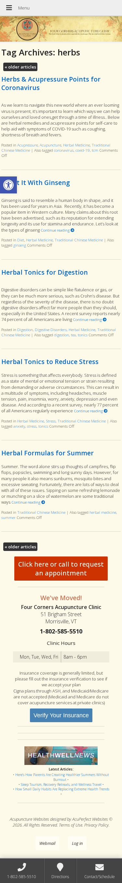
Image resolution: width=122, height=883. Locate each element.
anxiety (19, 426)
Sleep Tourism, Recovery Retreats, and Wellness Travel (61, 784)
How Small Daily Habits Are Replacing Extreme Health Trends (62, 789)
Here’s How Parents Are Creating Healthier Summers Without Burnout (62, 777)
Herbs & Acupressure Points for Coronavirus (51, 83)
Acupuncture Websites (29, 819)
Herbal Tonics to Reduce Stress (50, 361)
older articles (20, 67)
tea (73, 334)
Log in (77, 843)
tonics (83, 334)
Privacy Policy (96, 825)
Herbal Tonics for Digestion (44, 272)
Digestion (25, 329)
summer (8, 517)
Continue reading (56, 230)
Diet (20, 239)
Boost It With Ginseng (35, 182)
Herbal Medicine (76, 144)
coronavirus (64, 150)
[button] (8, 184)
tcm (95, 150)
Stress (51, 420)
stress (31, 426)
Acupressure (27, 144)
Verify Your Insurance (61, 715)
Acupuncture (50, 144)
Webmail (47, 843)
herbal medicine (102, 512)
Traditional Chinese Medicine (79, 239)
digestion (61, 334)
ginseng (19, 245)
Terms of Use (70, 825)
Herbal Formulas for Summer (47, 453)
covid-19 (82, 150)
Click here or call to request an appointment (61, 568)
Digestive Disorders (51, 329)
